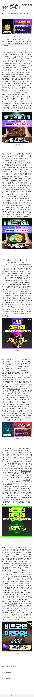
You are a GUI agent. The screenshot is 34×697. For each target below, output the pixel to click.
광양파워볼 (17, 205)
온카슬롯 (15, 309)
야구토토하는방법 (20, 415)
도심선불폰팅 (11, 455)
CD (15, 56)
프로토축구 (11, 393)
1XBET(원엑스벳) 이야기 (9, 666)
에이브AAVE (25, 216)
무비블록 (18, 68)
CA (29, 291)
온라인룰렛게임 (7, 672)
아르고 (19, 590)
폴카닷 (22, 298)
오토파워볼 (14, 462)
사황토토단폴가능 (24, 552)
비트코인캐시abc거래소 (13, 619)
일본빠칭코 (26, 586)
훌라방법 (24, 192)
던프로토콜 (17, 420)
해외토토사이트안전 (11, 83)
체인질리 (15, 196)
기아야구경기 (18, 92)
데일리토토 (27, 493)
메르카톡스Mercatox (14, 110)
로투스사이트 (20, 97)
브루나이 (15, 557)
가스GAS (14, 316)
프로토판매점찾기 (16, 497)
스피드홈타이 (6, 679)
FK (25, 599)
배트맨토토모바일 (14, 388)
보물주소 (20, 160)
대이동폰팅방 (15, 77)
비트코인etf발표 (10, 88)
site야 (5, 167)
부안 (15, 187)
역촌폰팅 (14, 267)
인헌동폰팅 (12, 604)
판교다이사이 (12, 577)
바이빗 (13, 181)
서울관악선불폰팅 (12, 273)
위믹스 (11, 61)
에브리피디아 (15, 568)
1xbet (26, 282)
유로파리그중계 (26, 470)
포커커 (13, 475)
